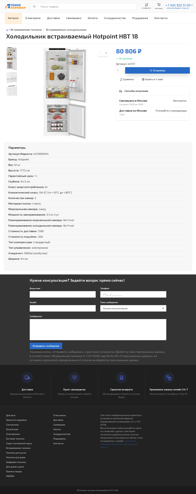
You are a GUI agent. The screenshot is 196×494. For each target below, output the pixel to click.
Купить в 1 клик (154, 79)
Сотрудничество (115, 18)
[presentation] (100, 53)
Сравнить (128, 79)
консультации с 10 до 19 (178, 8)
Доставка (53, 18)
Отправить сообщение (46, 345)
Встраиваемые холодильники (66, 29)
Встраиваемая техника (26, 29)
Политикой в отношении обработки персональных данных (119, 444)
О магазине (33, 18)
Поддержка (140, 18)
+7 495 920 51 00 (178, 5)
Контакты (161, 18)
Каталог (13, 18)
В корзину (159, 70)
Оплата (93, 18)
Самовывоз (73, 18)
